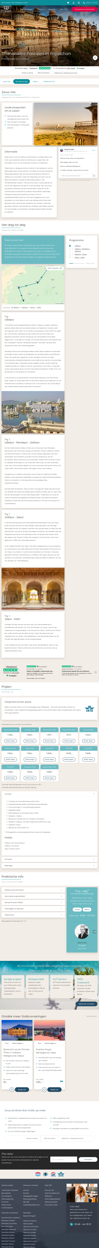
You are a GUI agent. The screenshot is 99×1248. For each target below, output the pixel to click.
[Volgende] (94, 124)
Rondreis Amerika (8, 1232)
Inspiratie (52, 9)
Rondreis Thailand (8, 1220)
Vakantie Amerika (29, 1229)
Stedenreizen (6, 1205)
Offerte (87, 909)
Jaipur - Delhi (80, 257)
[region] (33, 285)
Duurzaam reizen (51, 1205)
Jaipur (32, 307)
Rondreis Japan (7, 1226)
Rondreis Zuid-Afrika (9, 1223)
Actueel (26, 1193)
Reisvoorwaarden (51, 1202)
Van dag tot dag (21, 81)
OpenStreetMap (59, 303)
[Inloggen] (73, 2)
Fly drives (5, 1202)
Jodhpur (25, 307)
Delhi (39, 307)
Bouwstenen (6, 1193)
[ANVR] (38, 1174)
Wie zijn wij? (49, 1190)
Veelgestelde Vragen (30, 1196)
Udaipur (16, 307)
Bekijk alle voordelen (86, 1004)
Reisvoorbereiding (30, 1199)
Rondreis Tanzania (8, 1241)
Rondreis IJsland (8, 1244)
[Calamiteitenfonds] (46, 1174)
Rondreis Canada (8, 1235)
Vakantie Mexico (29, 1247)
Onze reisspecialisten (52, 1199)
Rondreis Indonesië (9, 1229)
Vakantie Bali (28, 1224)
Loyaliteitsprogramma (31, 1205)
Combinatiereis (7, 1208)
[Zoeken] (79, 2)
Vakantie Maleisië (29, 1235)
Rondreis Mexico (8, 1247)
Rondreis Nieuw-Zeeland (11, 1218)
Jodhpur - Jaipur (81, 254)
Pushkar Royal (43, 1049)
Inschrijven (88, 1159)
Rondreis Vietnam (8, 1238)
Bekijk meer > (92, 1016)
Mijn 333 (26, 1202)
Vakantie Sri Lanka (30, 1241)
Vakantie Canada (29, 1232)
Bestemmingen (26, 9)
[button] (23, 300)
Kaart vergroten (53, 268)
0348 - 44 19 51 (87, 915)
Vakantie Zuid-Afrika (30, 1227)
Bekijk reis (22, 1090)
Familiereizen (7, 1196)
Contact (77, 909)
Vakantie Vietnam (29, 1238)
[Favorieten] (68, 2)
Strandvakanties (7, 1199)
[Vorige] (38, 124)
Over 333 (63, 9)
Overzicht (6, 307)
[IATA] (61, 1174)
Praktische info (49, 81)
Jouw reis (6, 81)
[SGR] (53, 1174)
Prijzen (35, 81)
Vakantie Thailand (29, 1221)
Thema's (40, 9)
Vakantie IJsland (29, 1244)
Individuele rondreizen (10, 1190)
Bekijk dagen (10, 741)
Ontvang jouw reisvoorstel (84, 9)
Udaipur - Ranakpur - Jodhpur (82, 250)
